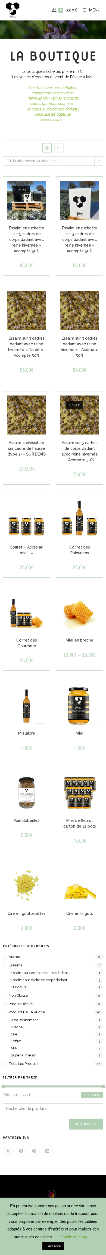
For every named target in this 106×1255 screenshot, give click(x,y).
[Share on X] (8, 1151)
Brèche (17, 1027)
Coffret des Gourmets (26, 643)
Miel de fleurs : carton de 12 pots (79, 823)
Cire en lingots (79, 913)
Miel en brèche (79, 640)
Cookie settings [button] (73, 1237)
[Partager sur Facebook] (21, 1151)
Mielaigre (26, 733)
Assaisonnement (24, 1020)
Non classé (18, 995)
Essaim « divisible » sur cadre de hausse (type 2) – (27, 448)
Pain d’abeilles (26, 820)
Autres (14, 957)
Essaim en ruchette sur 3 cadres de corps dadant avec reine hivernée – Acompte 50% (79, 239)
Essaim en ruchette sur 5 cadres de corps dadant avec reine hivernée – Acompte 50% (26, 239)
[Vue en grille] (47, 147)
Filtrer (92, 1095)
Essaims (15, 965)
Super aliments (23, 1055)
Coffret (16, 1041)
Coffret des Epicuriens (79, 550)
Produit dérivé (21, 1004)
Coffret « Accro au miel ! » (26, 550)
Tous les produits (23, 1064)
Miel (79, 733)
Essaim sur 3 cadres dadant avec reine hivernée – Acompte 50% (79, 347)
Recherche (86, 1124)
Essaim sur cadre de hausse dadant (39, 973)
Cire (14, 1034)
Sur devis (18, 987)
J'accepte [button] (53, 1246)
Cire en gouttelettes (27, 913)
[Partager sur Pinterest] (34, 1151)
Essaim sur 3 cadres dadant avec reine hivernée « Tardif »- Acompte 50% (26, 347)
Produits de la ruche (27, 1012)
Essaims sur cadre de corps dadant (39, 980)
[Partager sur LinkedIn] (47, 1151)
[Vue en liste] (59, 147)
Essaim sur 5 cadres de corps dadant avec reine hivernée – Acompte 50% (79, 451)
